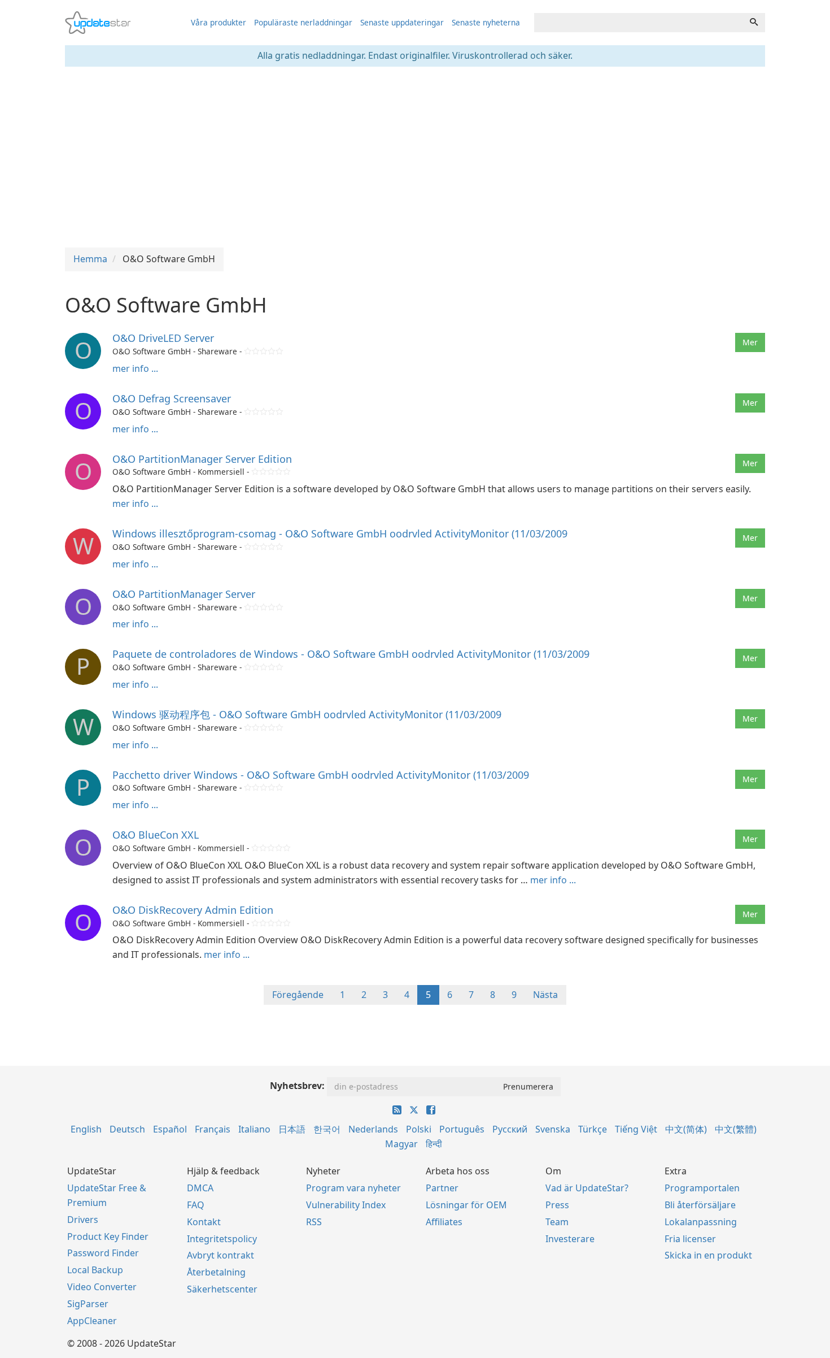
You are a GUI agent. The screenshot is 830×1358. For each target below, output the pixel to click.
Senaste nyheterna (486, 22)
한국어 (326, 1129)
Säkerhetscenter (222, 1289)
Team (557, 1222)
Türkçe (592, 1129)
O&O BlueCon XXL (155, 834)
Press (557, 1205)
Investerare (570, 1239)
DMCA (200, 1188)
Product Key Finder (107, 1236)
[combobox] (638, 22)
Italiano (254, 1129)
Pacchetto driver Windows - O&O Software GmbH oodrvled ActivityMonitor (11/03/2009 (320, 775)
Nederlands (373, 1129)
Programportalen (702, 1188)
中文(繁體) (736, 1129)
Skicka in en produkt (708, 1255)
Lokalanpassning (701, 1222)
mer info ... (135, 368)
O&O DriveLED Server (163, 338)
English (86, 1129)
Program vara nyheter (353, 1188)
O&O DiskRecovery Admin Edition (192, 910)
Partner (442, 1188)
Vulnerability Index (346, 1205)
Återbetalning (216, 1272)
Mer (750, 342)
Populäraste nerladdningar (303, 22)
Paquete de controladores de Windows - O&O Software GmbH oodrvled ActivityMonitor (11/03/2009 (350, 654)
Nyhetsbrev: (297, 1085)
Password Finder (103, 1253)
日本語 (291, 1129)
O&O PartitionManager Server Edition (202, 459)
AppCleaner (92, 1320)
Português (461, 1129)
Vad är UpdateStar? (586, 1188)
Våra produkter (218, 22)
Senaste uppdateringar (402, 22)
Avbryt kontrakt (220, 1255)
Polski (418, 1129)
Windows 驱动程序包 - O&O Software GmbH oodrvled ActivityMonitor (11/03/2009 (306, 714)
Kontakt (204, 1222)
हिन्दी (434, 1144)
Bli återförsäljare (700, 1205)
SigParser (87, 1304)
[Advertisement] (415, 157)
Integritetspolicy (222, 1239)
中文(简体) (686, 1129)
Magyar (401, 1144)
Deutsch (127, 1129)
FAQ (195, 1205)
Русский (509, 1129)
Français (212, 1129)
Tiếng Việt (636, 1129)
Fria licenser (690, 1239)
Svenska (552, 1129)
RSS (314, 1222)
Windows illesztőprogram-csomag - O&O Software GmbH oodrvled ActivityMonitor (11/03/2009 (339, 533)
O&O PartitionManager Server (183, 594)
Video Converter (102, 1287)
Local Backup (95, 1270)
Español (170, 1129)
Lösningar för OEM (466, 1205)
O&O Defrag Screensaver (171, 398)
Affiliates (444, 1222)
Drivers (82, 1219)
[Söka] (753, 22)
